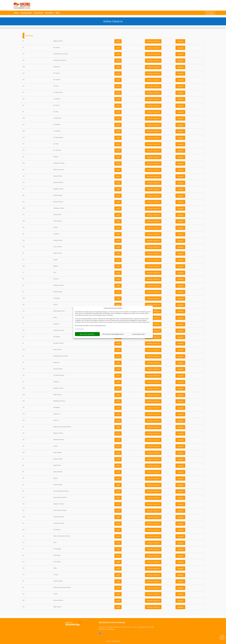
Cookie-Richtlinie (79, 329)
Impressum (102, 627)
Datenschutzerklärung (113, 627)
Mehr (58, 13)
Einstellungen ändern (138, 334)
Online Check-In (153, 41)
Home (16, 13)
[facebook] (100, 634)
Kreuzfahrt (49, 13)
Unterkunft (38, 13)
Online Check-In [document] (113, 21)
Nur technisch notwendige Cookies (113, 334)
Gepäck (180, 41)
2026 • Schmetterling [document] (113, 641)
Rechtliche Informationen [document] (112, 622)
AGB (118, 41)
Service (134, 627)
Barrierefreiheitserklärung (106, 629)
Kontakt (210, 13)
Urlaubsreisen (26, 13)
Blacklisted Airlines (143, 627)
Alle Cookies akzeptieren (87, 334)
